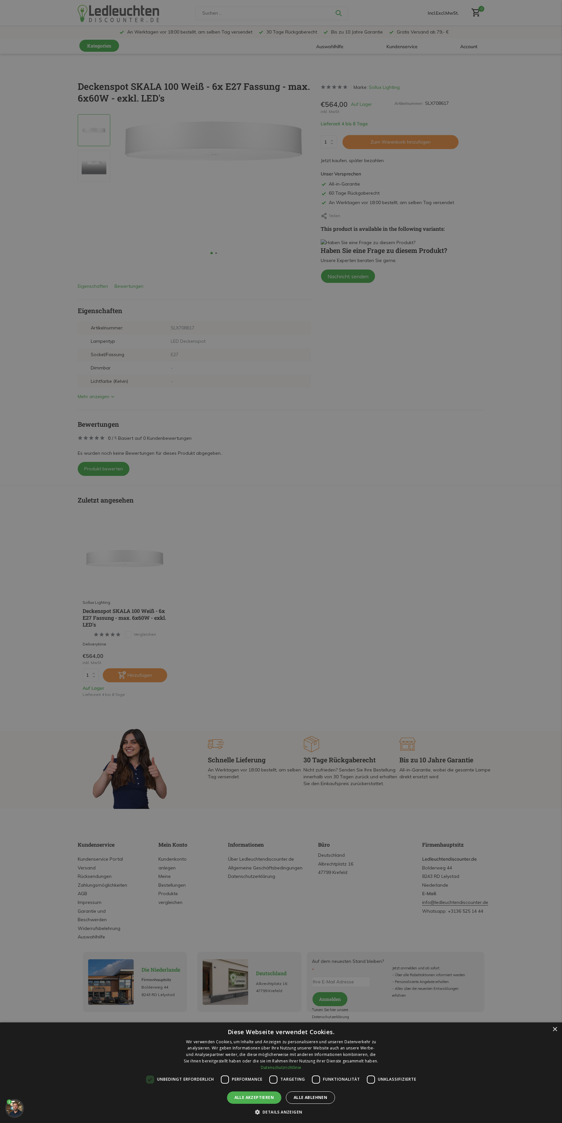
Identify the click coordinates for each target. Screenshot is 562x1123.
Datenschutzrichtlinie (281, 1067)
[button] (281, 1112)
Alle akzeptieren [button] (254, 1097)
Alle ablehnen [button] (310, 1097)
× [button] (554, 1029)
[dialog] (281, 1072)
